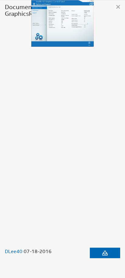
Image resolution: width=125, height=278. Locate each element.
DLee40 (13, 251)
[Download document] (105, 253)
